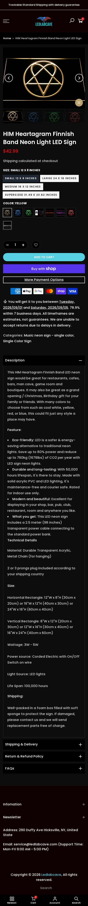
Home (7, 38)
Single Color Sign (17, 341)
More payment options (44, 279)
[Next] (79, 78)
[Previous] (9, 78)
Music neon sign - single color (49, 335)
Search (46, 888)
